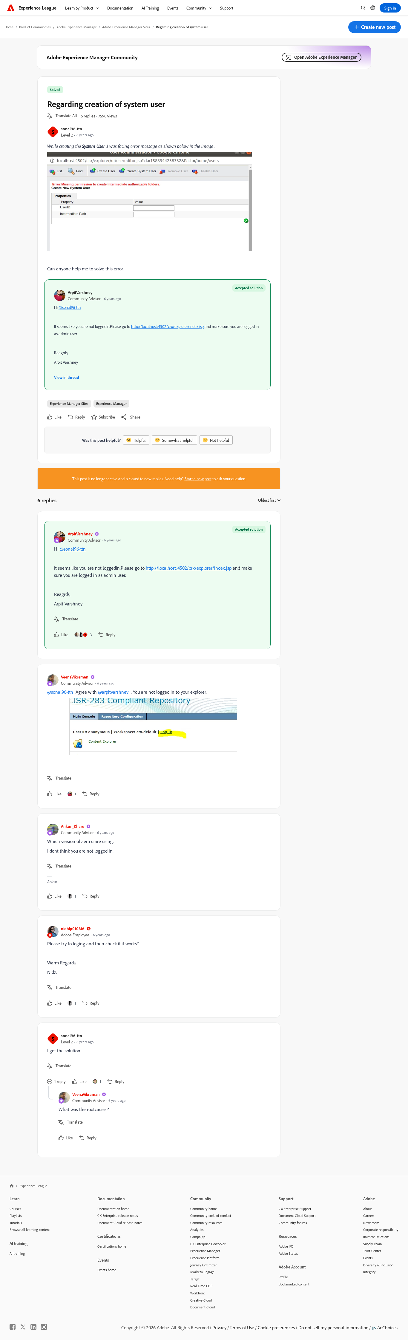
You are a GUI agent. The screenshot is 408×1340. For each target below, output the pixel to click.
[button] (374, 27)
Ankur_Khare (72, 826)
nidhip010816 (73, 928)
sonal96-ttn (71, 128)
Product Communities (35, 27)
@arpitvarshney (113, 692)
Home (8, 27)
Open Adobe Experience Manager (325, 57)
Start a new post (198, 478)
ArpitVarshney (80, 292)
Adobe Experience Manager (76, 27)
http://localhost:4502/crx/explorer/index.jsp (167, 326)
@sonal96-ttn (70, 307)
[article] (157, 585)
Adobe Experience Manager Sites (126, 27)
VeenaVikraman (74, 676)
